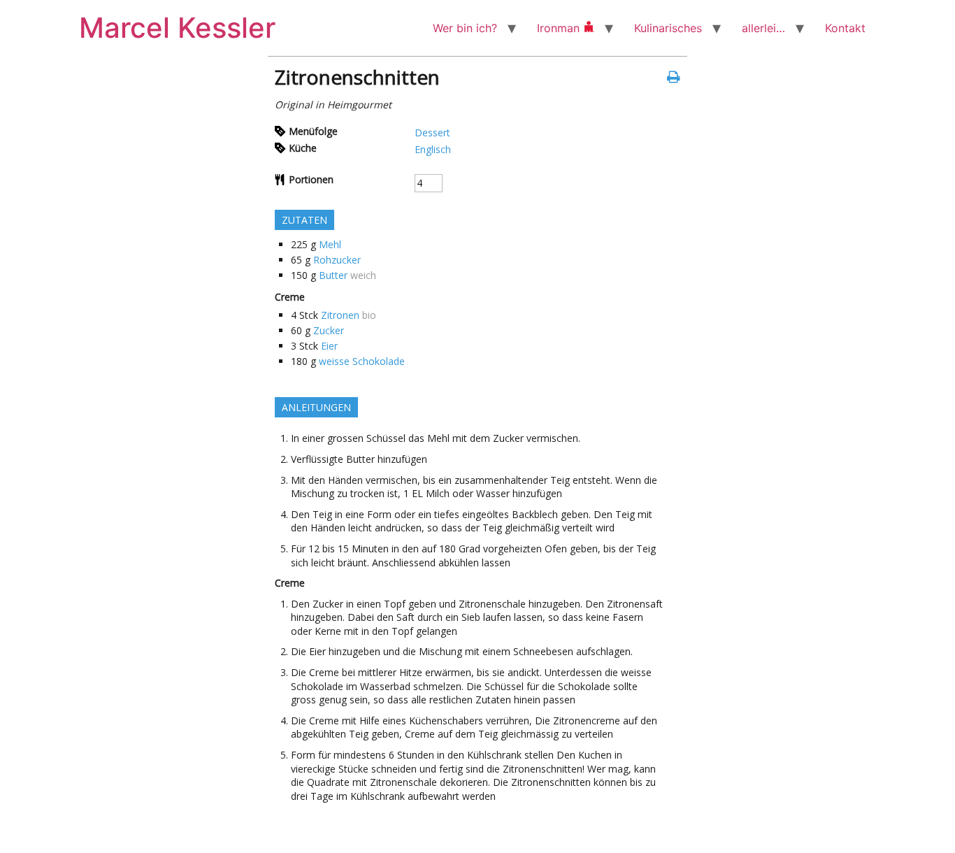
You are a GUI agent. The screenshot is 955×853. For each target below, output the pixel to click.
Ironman (560, 28)
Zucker (328, 330)
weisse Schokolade (362, 361)
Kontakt (845, 28)
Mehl (330, 244)
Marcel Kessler (177, 27)
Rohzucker (337, 259)
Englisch (433, 149)
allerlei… (763, 28)
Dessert (432, 132)
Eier (329, 345)
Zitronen (340, 315)
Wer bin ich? (465, 28)
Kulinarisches (668, 28)
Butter (333, 275)
